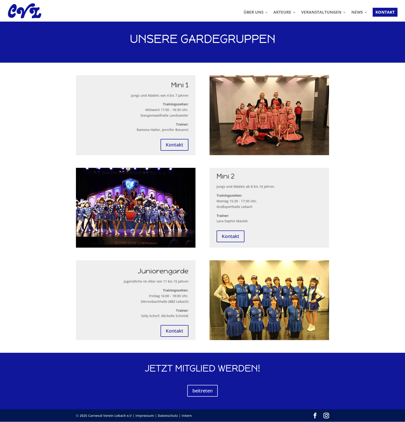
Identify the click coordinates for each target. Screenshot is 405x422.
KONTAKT (385, 12)
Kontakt (174, 145)
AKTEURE (282, 13)
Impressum (145, 415)
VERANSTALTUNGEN (321, 13)
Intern (187, 415)
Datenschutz (168, 415)
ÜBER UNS (253, 13)
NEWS (357, 13)
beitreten (202, 390)
